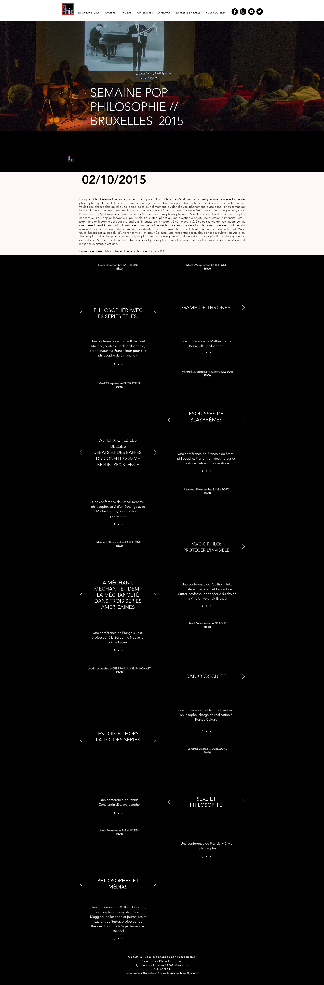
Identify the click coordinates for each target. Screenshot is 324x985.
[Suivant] (155, 313)
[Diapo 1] (162, 122)
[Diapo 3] (122, 364)
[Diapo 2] (118, 364)
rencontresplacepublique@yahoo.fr (179, 973)
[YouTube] (251, 11)
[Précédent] (81, 313)
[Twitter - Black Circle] (259, 11)
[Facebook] (235, 11)
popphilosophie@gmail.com (141, 973)
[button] (110, 12)
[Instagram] (243, 11)
